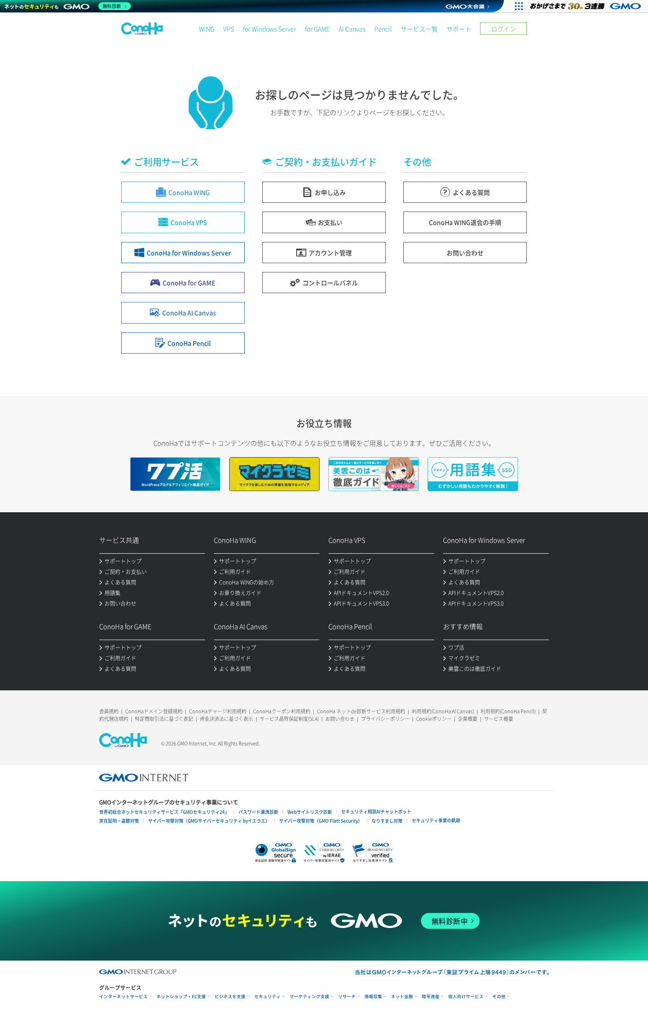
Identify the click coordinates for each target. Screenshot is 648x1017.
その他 (499, 996)
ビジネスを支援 (230, 996)
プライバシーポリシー (385, 719)
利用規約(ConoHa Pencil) (508, 711)
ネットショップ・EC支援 (181, 996)
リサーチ (347, 996)
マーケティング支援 (309, 996)
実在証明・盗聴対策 (119, 820)
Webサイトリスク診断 (309, 811)
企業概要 (467, 719)
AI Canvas (352, 28)
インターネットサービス (123, 996)
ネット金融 (402, 996)
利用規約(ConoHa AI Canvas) (443, 711)
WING (206, 28)
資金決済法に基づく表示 (226, 719)
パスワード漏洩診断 (258, 811)
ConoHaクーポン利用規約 (281, 711)
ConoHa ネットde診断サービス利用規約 (361, 711)
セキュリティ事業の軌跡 (436, 820)
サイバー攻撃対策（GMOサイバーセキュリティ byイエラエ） (209, 820)
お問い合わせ (339, 719)
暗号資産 (430, 996)
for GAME (317, 28)
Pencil (383, 28)
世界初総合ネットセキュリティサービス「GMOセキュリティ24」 (164, 811)
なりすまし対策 (387, 820)
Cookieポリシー (433, 719)
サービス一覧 (419, 28)
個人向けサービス (466, 996)
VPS (228, 28)
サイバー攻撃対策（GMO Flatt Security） (320, 820)
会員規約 (109, 711)
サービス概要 (498, 719)
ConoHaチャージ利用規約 (217, 711)
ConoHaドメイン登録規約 (153, 711)
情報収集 (373, 996)
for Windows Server (269, 28)
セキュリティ (267, 996)
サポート (459, 28)
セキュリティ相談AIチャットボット (376, 811)
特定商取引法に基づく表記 (164, 719)
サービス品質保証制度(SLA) (289, 719)
